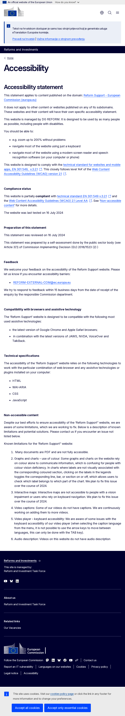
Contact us (90, 660)
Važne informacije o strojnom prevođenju (61, 39)
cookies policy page (62, 693)
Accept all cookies (27, 708)
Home (10, 58)
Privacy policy (99, 666)
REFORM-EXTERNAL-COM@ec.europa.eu (42, 282)
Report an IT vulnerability (18, 666)
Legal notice (11, 673)
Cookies (81, 666)
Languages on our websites (55, 666)
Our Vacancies (12, 627)
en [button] (101, 12)
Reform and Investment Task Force (24, 604)
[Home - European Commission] (14, 11)
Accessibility (31, 673)
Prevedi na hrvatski (23, 39)
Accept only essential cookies (68, 708)
